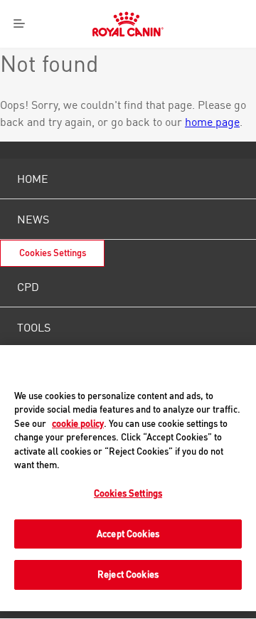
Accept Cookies (128, 533)
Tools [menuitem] (33, 327)
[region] (128, 478)
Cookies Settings (52, 253)
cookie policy (78, 423)
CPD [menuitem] (28, 287)
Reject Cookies (128, 574)
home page (212, 121)
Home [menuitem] (32, 178)
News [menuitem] (33, 219)
